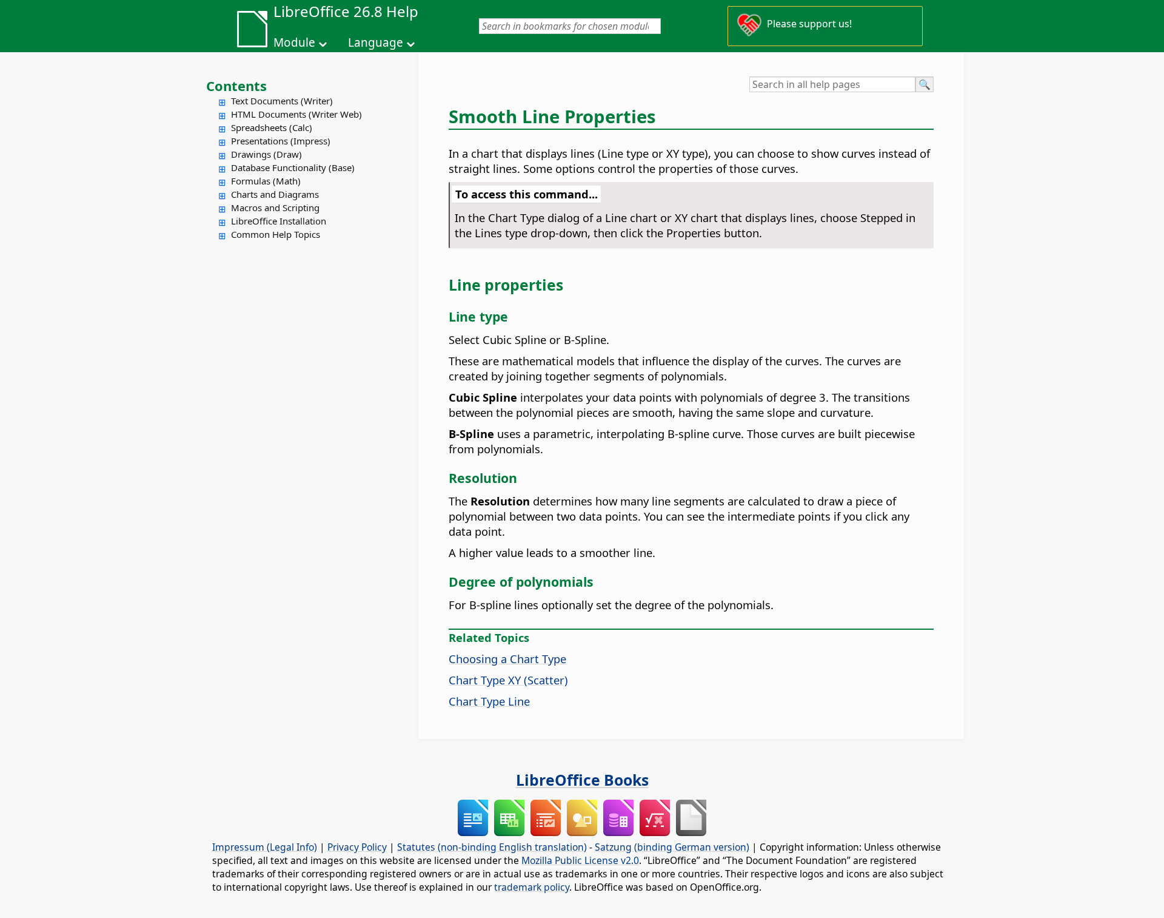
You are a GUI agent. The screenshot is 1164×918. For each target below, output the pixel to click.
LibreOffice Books (582, 779)
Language (375, 42)
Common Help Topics (275, 234)
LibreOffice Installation (278, 221)
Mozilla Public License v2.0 (580, 860)
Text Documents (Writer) (282, 101)
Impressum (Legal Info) (264, 847)
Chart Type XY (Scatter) (508, 679)
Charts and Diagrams (275, 194)
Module (294, 42)
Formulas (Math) (266, 181)
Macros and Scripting (275, 207)
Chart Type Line (489, 701)
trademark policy (531, 887)
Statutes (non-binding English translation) (492, 847)
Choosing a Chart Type (507, 658)
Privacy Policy (357, 847)
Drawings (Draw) (266, 154)
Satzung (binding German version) (672, 847)
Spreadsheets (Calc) (271, 127)
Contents (236, 85)
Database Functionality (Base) (293, 167)
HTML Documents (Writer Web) (296, 114)
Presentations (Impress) (280, 141)
